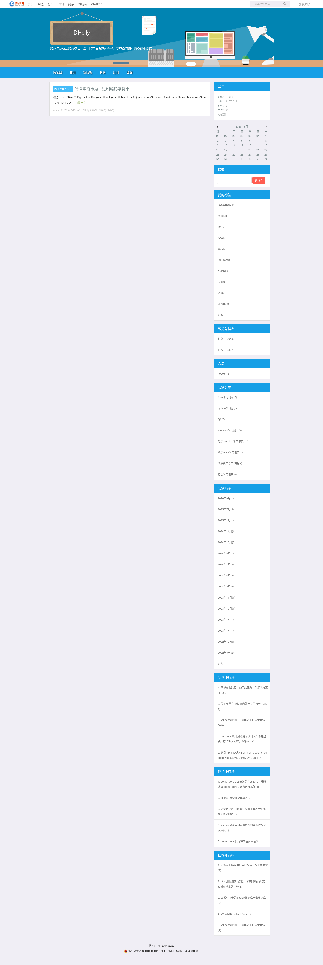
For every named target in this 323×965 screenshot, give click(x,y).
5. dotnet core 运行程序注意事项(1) (238, 841)
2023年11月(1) (226, 597)
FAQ (222, 238)
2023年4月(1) (226, 619)
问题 (222, 282)
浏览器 (223, 304)
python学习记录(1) (229, 408)
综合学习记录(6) (227, 474)
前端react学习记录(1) (230, 452)
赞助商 (82, 4)
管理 (129, 72)
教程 (222, 249)
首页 (73, 72)
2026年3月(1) (226, 498)
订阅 (116, 72)
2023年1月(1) (226, 630)
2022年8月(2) (226, 652)
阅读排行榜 (226, 677)
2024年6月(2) (226, 575)
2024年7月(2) (226, 564)
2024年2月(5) (226, 586)
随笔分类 (224, 387)
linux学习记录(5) (227, 397)
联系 (102, 72)
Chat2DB (96, 4)
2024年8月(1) (226, 553)
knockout (225, 215)
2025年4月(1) (226, 520)
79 (227, 110)
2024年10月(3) (226, 542)
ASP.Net (224, 271)
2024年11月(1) (226, 531)
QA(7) (221, 419)
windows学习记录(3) (230, 430)
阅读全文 (80, 102)
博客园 (57, 72)
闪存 (71, 4)
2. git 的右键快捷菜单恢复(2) (234, 798)
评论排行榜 (226, 771)
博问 (61, 4)
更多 (220, 315)
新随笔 (87, 72)
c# (221, 226)
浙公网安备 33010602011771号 (147, 951)
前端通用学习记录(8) (230, 463)
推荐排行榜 (226, 855)
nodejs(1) (223, 373)
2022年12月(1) (226, 641)
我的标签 (224, 194)
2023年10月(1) (226, 608)
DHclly (81, 32)
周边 (41, 4)
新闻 (51, 4)
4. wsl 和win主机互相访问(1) (234, 914)
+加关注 (222, 114)
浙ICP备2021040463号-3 (183, 951)
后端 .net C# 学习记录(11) (233, 441)
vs (221, 293)
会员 (30, 4)
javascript (226, 204)
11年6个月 (231, 101)
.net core (225, 260)
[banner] (14, 4)
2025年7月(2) (226, 509)
